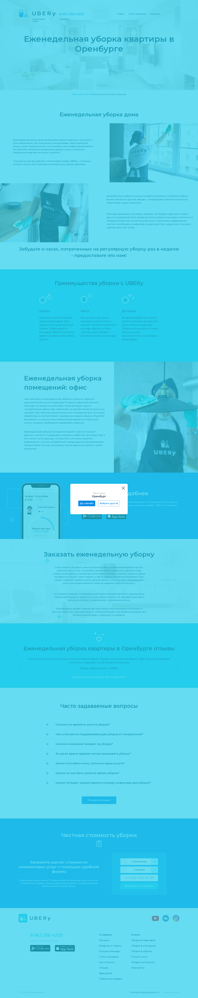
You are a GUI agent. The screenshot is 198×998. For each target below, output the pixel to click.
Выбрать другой (109, 503)
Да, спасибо (87, 503)
